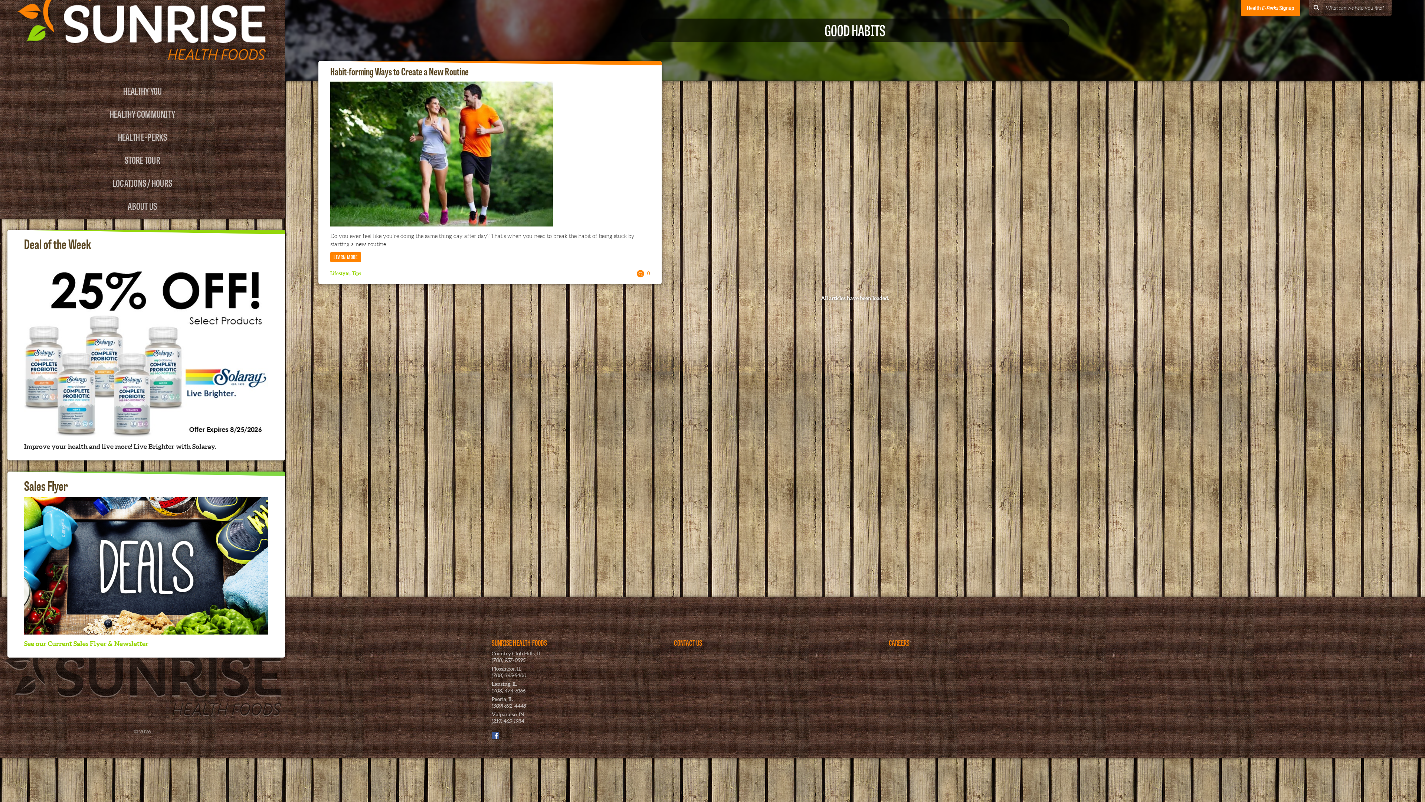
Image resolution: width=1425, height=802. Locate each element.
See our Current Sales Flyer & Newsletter (86, 644)
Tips (356, 273)
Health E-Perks (142, 136)
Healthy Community (142, 113)
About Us (142, 205)
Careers (899, 642)
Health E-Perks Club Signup (1270, 8)
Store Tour (142, 159)
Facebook (495, 735)
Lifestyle (340, 273)
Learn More (346, 256)
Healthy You (142, 90)
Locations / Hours (142, 182)
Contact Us (688, 642)
